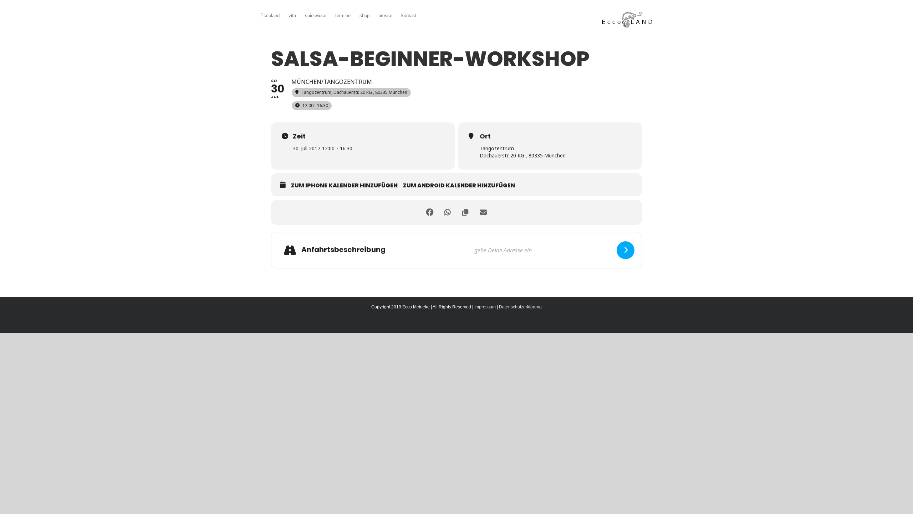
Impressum (485, 306)
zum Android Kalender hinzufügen (459, 185)
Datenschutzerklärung (520, 306)
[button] (427, 15)
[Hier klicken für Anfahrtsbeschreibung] (625, 250)
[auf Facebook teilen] (430, 212)
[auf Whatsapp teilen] (447, 212)
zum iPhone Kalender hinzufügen (344, 185)
